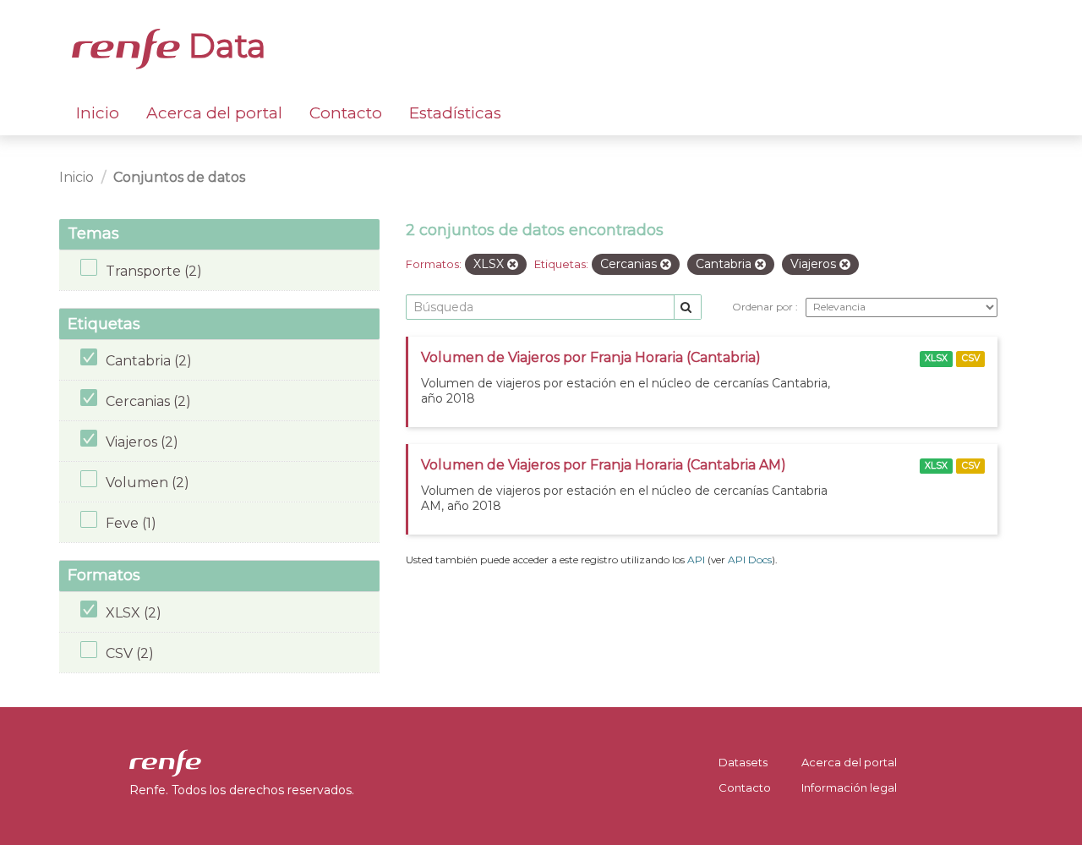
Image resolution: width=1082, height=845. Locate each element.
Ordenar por (763, 306)
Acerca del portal (214, 113)
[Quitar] (512, 265)
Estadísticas (455, 113)
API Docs (750, 559)
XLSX (936, 358)
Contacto (345, 113)
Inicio (97, 113)
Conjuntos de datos (179, 177)
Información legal (849, 787)
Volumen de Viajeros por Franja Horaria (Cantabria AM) (603, 465)
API (696, 559)
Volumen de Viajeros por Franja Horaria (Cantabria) (591, 357)
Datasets (743, 762)
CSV (971, 358)
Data (223, 45)
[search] (688, 307)
